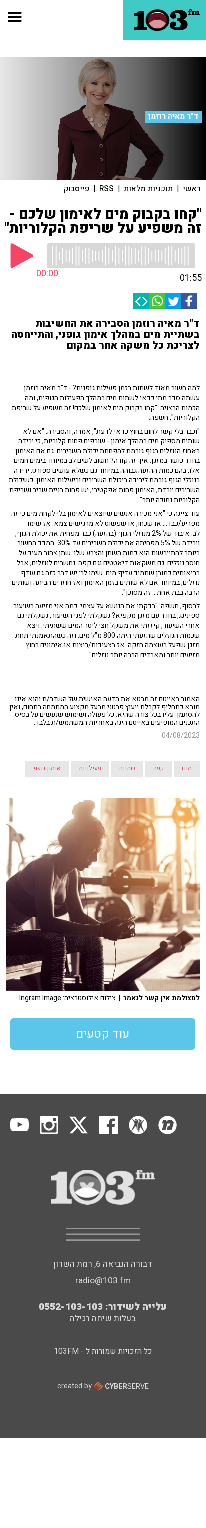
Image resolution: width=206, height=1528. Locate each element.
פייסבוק (77, 188)
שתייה (128, 768)
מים (187, 768)
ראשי (192, 188)
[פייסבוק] (190, 301)
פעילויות (90, 768)
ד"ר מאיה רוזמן (173, 116)
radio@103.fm (103, 1280)
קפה (159, 768)
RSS (107, 188)
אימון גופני (47, 768)
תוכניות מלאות (148, 188)
